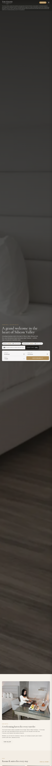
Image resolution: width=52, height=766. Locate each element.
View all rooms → (45, 761)
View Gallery (7, 741)
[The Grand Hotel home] (7, 2)
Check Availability (37, 358)
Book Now (42, 2)
